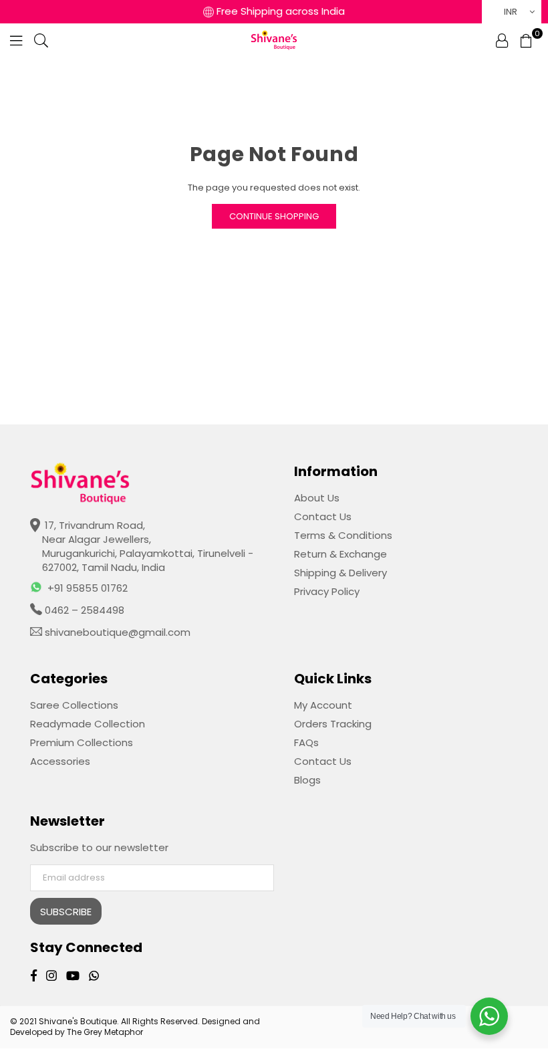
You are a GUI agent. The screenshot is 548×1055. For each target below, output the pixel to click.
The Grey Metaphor (105, 1032)
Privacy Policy (327, 591)
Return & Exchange (340, 554)
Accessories (60, 761)
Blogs (307, 780)
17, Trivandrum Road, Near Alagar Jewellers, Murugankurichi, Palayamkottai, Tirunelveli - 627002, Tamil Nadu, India (147, 546)
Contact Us (323, 516)
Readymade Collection (87, 724)
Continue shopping (274, 216)
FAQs (306, 742)
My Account (323, 705)
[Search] (41, 40)
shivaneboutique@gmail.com (116, 632)
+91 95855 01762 (87, 588)
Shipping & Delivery (340, 573)
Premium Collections (81, 742)
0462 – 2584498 (83, 610)
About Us (316, 498)
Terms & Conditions (343, 535)
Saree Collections (74, 705)
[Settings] (502, 40)
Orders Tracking (333, 724)
